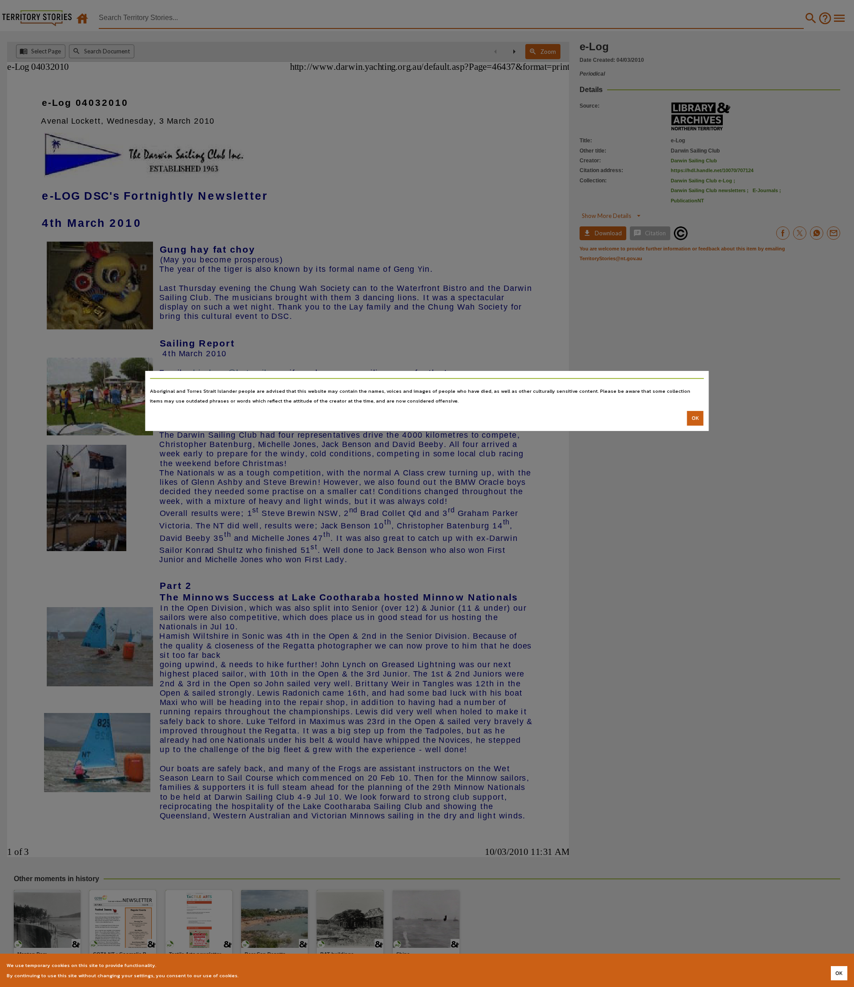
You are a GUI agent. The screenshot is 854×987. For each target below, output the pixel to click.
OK (695, 418)
